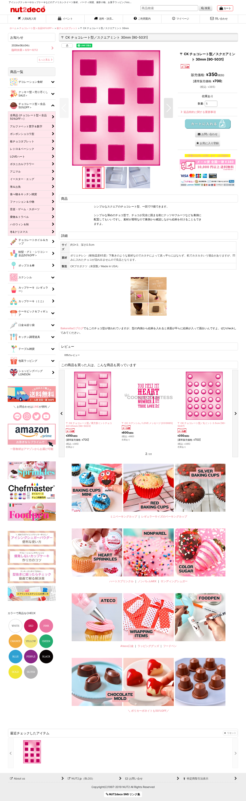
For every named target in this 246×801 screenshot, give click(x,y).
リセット (231, 732)
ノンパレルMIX (147, 581)
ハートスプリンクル (121, 581)
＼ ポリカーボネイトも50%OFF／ (148, 710)
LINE (36, 406)
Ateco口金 (127, 646)
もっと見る (44, 59)
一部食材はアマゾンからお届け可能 (31, 448)
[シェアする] (67, 45)
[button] (104, 19)
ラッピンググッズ (149, 646)
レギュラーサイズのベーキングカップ (164, 516)
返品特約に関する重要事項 (200, 112)
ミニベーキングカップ (123, 516)
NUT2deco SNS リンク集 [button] (124, 794)
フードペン (170, 646)
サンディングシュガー (174, 581)
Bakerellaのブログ (72, 328)
